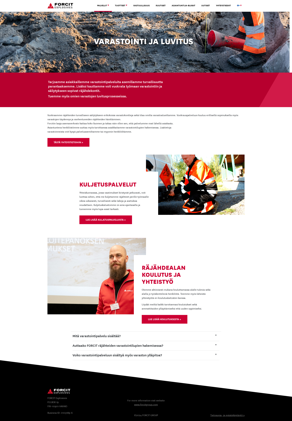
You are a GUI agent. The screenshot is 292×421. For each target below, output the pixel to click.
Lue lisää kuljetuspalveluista (105, 219)
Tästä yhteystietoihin (67, 142)
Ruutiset (161, 5)
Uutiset (205, 5)
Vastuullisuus (141, 5)
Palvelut (102, 5)
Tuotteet (120, 5)
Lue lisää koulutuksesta (163, 319)
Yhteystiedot (223, 5)
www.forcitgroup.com (146, 404)
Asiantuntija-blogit (183, 5)
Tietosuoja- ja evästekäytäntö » (227, 415)
